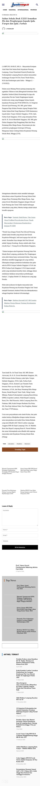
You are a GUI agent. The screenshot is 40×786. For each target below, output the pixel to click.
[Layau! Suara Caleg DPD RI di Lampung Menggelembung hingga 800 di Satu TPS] (8, 736)
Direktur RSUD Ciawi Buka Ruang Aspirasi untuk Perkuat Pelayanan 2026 (29, 492)
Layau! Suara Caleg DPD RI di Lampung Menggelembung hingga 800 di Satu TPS (27, 735)
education (11, 444)
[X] (15, 60)
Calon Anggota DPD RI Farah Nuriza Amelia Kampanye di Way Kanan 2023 (26, 759)
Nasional (27, 444)
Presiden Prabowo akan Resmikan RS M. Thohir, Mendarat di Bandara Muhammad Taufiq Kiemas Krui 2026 (27, 661)
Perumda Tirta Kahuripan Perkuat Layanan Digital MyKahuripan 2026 (9, 492)
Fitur (17, 581)
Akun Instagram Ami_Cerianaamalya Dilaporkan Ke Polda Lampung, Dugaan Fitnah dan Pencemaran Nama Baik (26, 686)
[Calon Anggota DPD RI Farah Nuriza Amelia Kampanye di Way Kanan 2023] (8, 761)
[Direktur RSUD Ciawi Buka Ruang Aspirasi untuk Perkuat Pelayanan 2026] (29, 482)
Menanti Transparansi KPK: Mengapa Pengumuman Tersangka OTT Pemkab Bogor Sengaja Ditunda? (10, 471)
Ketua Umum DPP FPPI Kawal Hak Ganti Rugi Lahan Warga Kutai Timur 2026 (29, 470)
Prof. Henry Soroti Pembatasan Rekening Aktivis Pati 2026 (26, 567)
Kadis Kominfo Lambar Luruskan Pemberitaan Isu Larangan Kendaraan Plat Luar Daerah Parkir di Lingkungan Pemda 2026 (27, 674)
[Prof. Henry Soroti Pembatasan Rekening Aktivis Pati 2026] (8, 569)
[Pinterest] (20, 60)
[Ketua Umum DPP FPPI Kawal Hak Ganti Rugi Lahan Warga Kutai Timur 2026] (29, 460)
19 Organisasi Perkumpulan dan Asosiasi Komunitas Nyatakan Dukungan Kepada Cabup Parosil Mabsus (26, 711)
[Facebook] (11, 60)
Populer (23, 581)
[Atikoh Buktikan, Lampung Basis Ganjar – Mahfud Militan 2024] (8, 749)
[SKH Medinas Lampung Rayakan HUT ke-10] (8, 700)
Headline (19, 444)
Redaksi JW (10, 28)
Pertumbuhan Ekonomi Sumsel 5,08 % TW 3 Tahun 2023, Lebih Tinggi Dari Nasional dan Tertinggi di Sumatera (26, 772)
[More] (31, 558)
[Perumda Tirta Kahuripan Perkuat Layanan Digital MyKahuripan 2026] (10, 482)
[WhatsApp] (25, 60)
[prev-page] (3, 781)
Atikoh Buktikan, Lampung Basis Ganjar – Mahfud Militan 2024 (26, 747)
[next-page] (6, 781)
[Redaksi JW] (4, 28)
